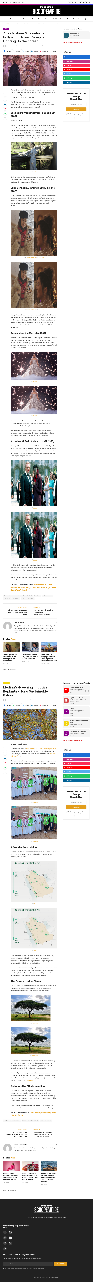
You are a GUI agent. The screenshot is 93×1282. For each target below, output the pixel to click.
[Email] (5, 118)
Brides (35, 172)
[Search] (85, 19)
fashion (45, 596)
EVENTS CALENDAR (15, 2)
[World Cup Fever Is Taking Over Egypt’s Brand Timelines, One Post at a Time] (30, 1166)
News (5, 19)
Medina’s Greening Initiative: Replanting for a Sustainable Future (17, 612)
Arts (11, 19)
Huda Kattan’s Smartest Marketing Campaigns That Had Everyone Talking (11, 1177)
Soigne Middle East (31, 257)
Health (55, 19)
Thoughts (76, 19)
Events (18, 19)
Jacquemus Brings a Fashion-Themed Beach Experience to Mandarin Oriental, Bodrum (48, 1178)
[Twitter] (5, 99)
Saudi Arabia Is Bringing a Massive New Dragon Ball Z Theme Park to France (49, 658)
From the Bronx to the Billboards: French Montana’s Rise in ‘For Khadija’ (16, 1134)
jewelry (24, 598)
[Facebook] (5, 95)
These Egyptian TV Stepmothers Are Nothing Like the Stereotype (10, 658)
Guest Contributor (14, 700)
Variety (35, 381)
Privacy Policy (80, 115)
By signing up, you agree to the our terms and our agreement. (77, 116)
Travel (40, 19)
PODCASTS (5, 2)
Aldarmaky (35, 1023)
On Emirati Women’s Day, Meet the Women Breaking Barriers (30, 657)
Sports (62, 19)
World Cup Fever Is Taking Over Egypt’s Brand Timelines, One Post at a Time (30, 1177)
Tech (68, 19)
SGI (35, 903)
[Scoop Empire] (46, 10)
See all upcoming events (72, 43)
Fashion (47, 19)
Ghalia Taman (12, 45)
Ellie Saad (37, 596)
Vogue (35, 508)
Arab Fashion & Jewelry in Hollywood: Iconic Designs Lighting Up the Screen (43, 1134)
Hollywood (16, 598)
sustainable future (45, 1120)
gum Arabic (29, 1080)
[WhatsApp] (5, 113)
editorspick (20, 596)
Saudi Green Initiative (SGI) (30, 1120)
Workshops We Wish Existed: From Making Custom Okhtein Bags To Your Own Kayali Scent (34, 587)
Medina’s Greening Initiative (12, 1120)
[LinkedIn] (5, 104)
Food (33, 19)
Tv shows (31, 598)
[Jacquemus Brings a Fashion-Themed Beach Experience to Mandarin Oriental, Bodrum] (49, 1166)
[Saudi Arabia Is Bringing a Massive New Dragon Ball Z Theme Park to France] (49, 647)
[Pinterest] (5, 109)
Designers (12, 596)
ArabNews (35, 802)
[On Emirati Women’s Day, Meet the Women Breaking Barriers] (30, 647)
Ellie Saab (29, 596)
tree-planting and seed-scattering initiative (41, 749)
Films (50, 596)
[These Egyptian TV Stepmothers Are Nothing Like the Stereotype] (11, 647)
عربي (23, 2)
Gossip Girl (7, 598)
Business (26, 19)
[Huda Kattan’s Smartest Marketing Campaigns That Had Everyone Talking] (11, 1166)
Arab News (41, 257)
